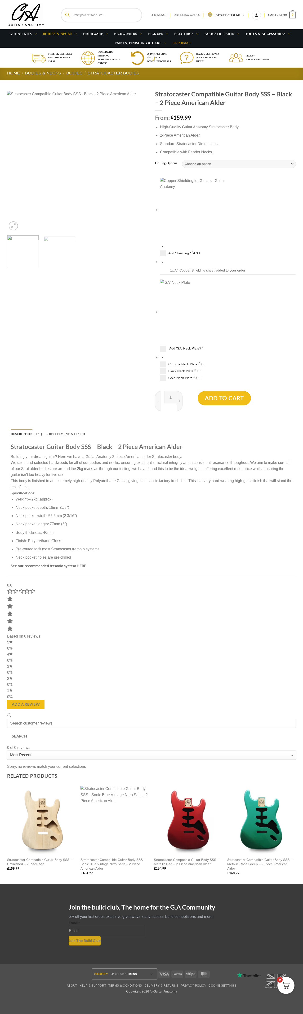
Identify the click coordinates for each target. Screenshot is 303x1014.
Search (19, 736)
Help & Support (93, 985)
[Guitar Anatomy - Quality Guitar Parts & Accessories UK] (26, 14)
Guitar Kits (20, 34)
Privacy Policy (193, 985)
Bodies (74, 72)
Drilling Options (166, 163)
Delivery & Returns (161, 985)
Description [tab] (21, 434)
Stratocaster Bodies (113, 72)
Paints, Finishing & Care (138, 43)
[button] (256, 15)
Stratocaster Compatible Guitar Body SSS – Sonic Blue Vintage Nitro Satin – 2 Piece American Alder (113, 864)
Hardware (93, 34)
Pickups (155, 34)
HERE (81, 565)
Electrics (184, 34)
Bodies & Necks (57, 34)
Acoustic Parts (219, 34)
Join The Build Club (85, 940)
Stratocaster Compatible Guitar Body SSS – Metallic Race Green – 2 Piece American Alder (259, 864)
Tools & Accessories (265, 34)
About (72, 985)
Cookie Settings (222, 985)
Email (74, 922)
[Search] (67, 15)
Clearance (182, 43)
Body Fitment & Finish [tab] (65, 434)
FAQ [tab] (39, 434)
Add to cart (224, 398)
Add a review (26, 704)
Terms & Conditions (125, 985)
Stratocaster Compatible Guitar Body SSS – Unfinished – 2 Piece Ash (39, 862)
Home (13, 72)
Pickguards (125, 34)
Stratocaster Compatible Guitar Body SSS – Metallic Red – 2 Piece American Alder (186, 862)
